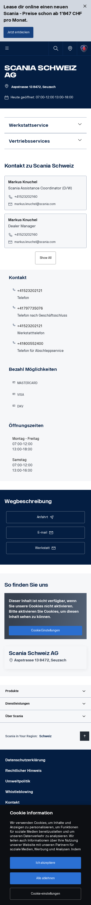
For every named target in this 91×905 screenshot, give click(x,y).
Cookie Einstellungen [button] (45, 630)
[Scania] (84, 48)
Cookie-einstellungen (45, 894)
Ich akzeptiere (45, 863)
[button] (45, 691)
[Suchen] (56, 48)
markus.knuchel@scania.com (35, 204)
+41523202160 (25, 197)
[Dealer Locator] (70, 48)
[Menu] (7, 48)
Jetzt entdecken (18, 32)
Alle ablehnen (45, 878)
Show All (45, 258)
